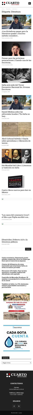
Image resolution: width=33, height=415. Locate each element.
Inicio (3, 9)
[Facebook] (14, 406)
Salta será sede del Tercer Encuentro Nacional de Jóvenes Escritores (16, 87)
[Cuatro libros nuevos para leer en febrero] (16, 181)
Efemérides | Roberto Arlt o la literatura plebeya (15, 240)
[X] (19, 406)
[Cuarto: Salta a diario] (12, 3)
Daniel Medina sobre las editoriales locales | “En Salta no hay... (16, 114)
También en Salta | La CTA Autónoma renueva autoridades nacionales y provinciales (15, 285)
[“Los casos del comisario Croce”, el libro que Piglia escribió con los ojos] (16, 205)
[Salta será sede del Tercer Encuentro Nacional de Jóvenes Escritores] (16, 75)
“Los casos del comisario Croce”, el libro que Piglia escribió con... (16, 216)
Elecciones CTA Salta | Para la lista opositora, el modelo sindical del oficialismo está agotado (14, 272)
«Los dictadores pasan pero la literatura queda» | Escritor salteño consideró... (15, 33)
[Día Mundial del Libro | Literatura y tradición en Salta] (16, 156)
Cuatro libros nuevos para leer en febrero (16, 191)
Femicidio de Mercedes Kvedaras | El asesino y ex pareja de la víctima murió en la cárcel (16, 278)
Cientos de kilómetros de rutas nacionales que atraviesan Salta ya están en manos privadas (14, 265)
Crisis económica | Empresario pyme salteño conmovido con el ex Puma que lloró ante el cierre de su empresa (16, 259)
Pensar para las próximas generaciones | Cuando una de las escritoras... (16, 60)
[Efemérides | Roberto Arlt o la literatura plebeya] (16, 230)
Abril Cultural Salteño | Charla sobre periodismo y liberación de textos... (16, 140)
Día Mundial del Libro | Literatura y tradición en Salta (16, 166)
